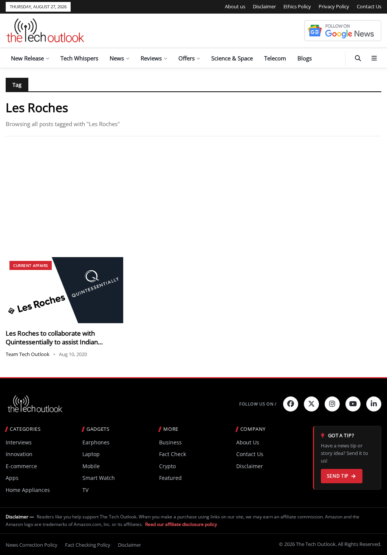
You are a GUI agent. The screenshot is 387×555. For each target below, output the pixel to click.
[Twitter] (311, 404)
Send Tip (337, 476)
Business (170, 442)
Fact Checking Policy (87, 544)
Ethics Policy (297, 6)
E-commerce (21, 466)
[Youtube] (353, 404)
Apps (12, 477)
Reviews (151, 58)
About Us (247, 442)
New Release (27, 58)
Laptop (91, 454)
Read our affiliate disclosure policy (181, 524)
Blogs (304, 58)
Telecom (275, 58)
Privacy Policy (334, 6)
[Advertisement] (193, 197)
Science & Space (232, 58)
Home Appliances (28, 489)
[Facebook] (290, 404)
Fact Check (172, 454)
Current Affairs (30, 265)
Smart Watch (98, 477)
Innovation (19, 454)
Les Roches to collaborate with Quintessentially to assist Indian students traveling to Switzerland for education (58, 346)
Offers (186, 58)
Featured (170, 477)
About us (235, 6)
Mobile (91, 466)
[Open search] (358, 58)
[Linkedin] (373, 404)
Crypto (167, 466)
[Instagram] (332, 404)
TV (85, 489)
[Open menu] (374, 58)
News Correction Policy (31, 544)
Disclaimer (264, 6)
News (117, 58)
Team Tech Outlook (28, 354)
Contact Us (369, 6)
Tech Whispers (79, 58)
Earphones (96, 442)
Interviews (19, 442)
